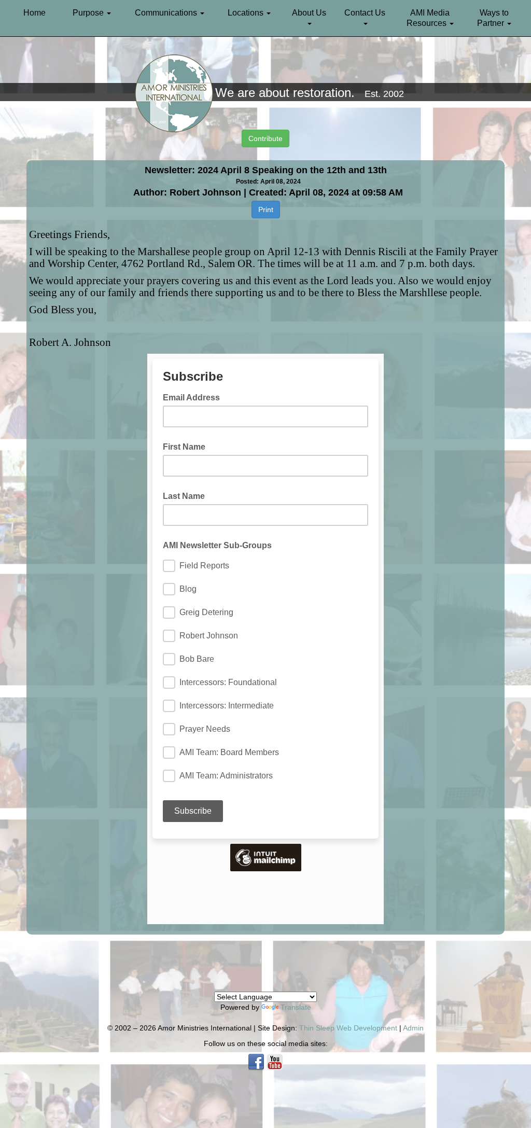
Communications (167, 12)
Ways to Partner (493, 17)
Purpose (89, 12)
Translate (296, 1007)
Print (265, 209)
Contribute (265, 138)
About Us (309, 12)
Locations (247, 12)
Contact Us (364, 12)
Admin (413, 1028)
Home (34, 12)
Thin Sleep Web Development (348, 1028)
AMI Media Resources (428, 17)
